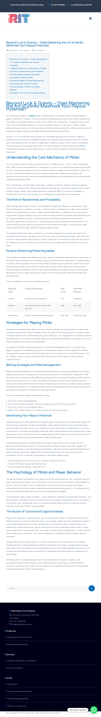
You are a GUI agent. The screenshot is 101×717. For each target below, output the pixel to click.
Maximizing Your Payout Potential (24, 84)
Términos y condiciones (16, 706)
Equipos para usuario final (17, 644)
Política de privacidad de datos (19, 691)
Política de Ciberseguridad (17, 699)
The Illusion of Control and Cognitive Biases (27, 93)
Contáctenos (12, 684)
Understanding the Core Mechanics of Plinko (28, 68)
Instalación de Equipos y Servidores (21, 661)
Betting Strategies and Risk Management (27, 81)
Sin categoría (39, 50)
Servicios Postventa (15, 668)
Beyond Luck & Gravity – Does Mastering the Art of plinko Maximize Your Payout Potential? (28, 62)
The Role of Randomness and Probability (27, 71)
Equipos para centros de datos (19, 637)
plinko (82, 146)
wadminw (26, 50)
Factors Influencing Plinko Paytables (25, 74)
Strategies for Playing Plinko (21, 78)
